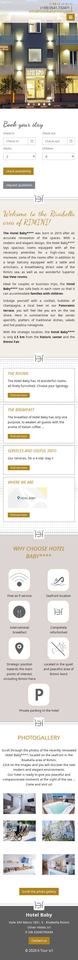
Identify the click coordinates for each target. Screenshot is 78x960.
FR (63, 4)
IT (50, 4)
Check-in (8, 133)
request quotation (19, 185)
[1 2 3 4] (19, 156)
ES (71, 4)
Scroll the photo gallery (39, 891)
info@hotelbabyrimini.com (51, 11)
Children (47, 148)
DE (59, 4)
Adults (7, 148)
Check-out (48, 133)
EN (54, 4)
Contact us (39, 940)
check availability (18, 171)
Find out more (18, 395)
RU (67, 4)
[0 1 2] (58, 156)
